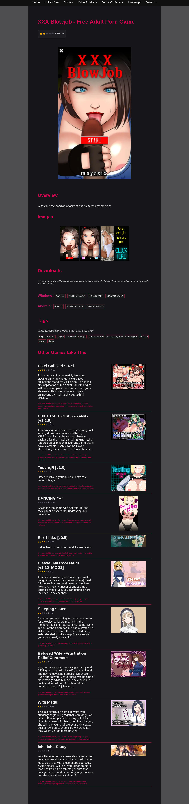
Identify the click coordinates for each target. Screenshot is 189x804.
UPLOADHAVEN (115, 296)
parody (42, 341)
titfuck (51, 341)
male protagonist (114, 336)
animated (50, 336)
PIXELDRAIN (95, 296)
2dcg (41, 336)
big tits (61, 336)
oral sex (144, 336)
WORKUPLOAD (76, 296)
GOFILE (60, 296)
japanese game (96, 336)
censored (71, 336)
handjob (82, 336)
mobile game (131, 336)
